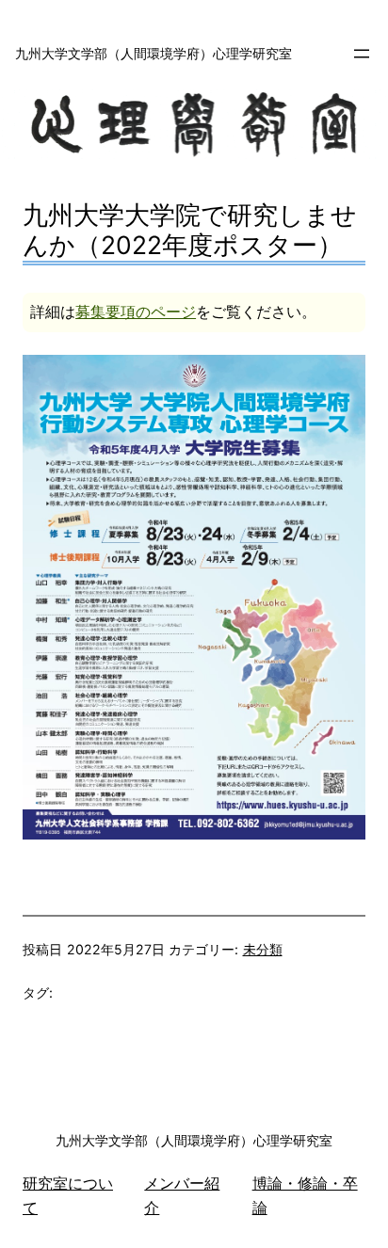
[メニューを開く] (361, 53)
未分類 (263, 949)
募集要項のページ (135, 311)
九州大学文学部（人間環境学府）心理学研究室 (153, 53)
